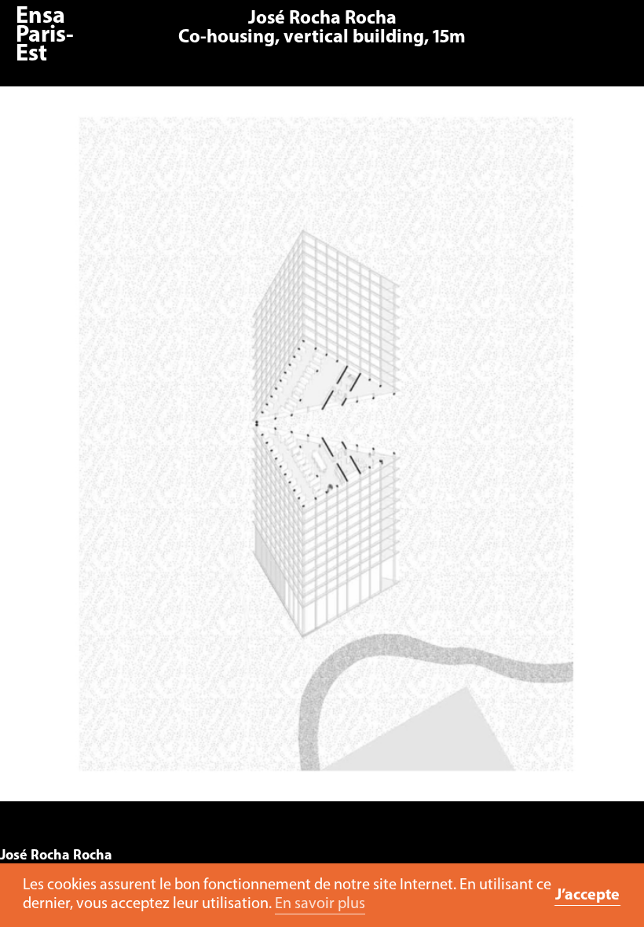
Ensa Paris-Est (45, 36)
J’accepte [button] (587, 895)
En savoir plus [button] (320, 904)
